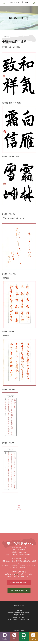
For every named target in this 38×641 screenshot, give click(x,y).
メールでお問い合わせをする (19, 582)
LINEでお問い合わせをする (19, 590)
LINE (16, 574)
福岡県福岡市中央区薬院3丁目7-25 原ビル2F (19, 612)
